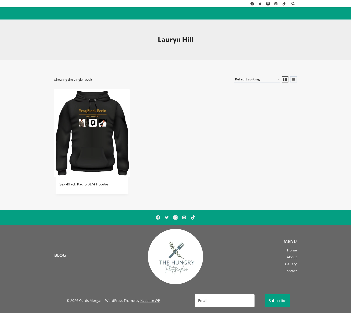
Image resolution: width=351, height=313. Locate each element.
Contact (291, 271)
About (292, 257)
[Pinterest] (276, 3)
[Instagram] (268, 3)
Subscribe (277, 300)
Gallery (291, 264)
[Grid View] (285, 79)
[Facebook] (252, 3)
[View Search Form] (293, 3)
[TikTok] (284, 3)
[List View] (293, 79)
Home (292, 250)
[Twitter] (260, 3)
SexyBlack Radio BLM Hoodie (83, 184)
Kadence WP (150, 300)
